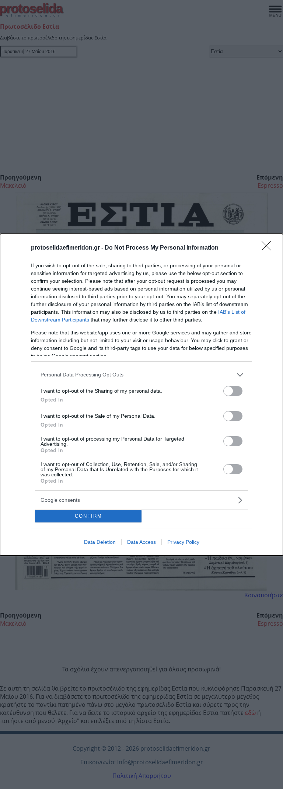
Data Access (141, 542)
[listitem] (141, 375)
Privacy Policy (183, 542)
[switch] (232, 391)
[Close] (269, 248)
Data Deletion (100, 542)
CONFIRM (88, 516)
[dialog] (141, 395)
